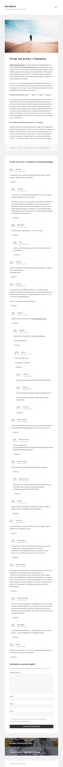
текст (26, 95)
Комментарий (15, 672)
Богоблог (10, 6)
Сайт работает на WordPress (18, 764)
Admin (21, 148)
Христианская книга (17, 65)
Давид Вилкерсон (45, 148)
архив (48, 95)
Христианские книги (31, 148)
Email (12, 704)
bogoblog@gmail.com (39, 319)
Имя (12, 696)
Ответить (14, 182)
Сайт (11, 711)
